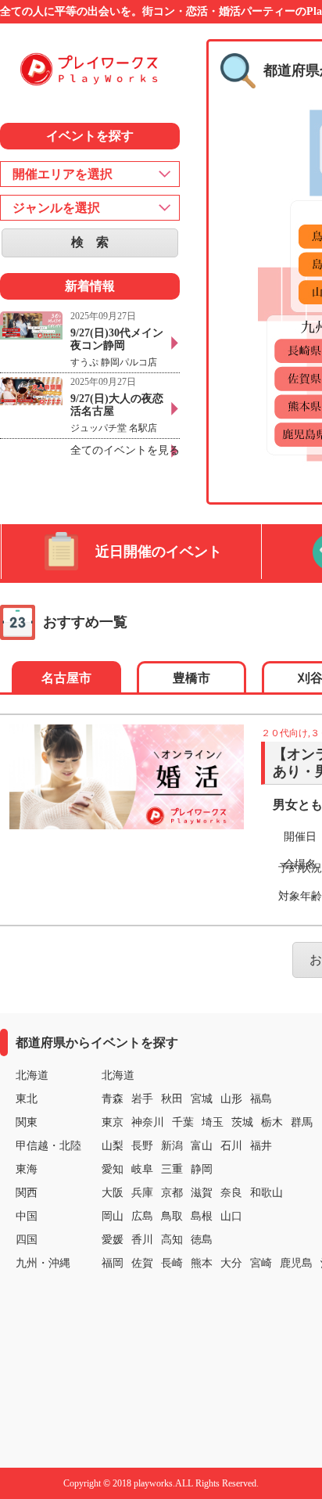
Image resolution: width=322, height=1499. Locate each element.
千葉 (183, 1122)
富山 (202, 1146)
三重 (172, 1169)
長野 (142, 1146)
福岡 (112, 1263)
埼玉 (213, 1122)
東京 (112, 1122)
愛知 (112, 1169)
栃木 (272, 1122)
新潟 (172, 1146)
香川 (142, 1240)
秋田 (172, 1099)
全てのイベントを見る (125, 450)
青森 (112, 1099)
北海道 (118, 1075)
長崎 (172, 1263)
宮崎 (261, 1263)
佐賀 (142, 1263)
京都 (172, 1193)
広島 (142, 1216)
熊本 (202, 1263)
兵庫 (142, 1193)
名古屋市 (66, 678)
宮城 (202, 1099)
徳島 (202, 1240)
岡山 (112, 1216)
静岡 (202, 1169)
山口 (231, 1216)
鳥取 (172, 1216)
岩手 (142, 1099)
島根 (202, 1216)
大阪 (112, 1193)
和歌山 (266, 1193)
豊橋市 (191, 678)
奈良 (231, 1193)
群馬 (302, 1122)
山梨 (112, 1146)
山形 (231, 1099)
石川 (231, 1146)
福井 (261, 1146)
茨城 (242, 1122)
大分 (231, 1263)
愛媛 (112, 1240)
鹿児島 (296, 1263)
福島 (261, 1099)
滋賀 (202, 1193)
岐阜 (142, 1169)
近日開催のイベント (158, 551)
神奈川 (147, 1122)
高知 (172, 1240)
